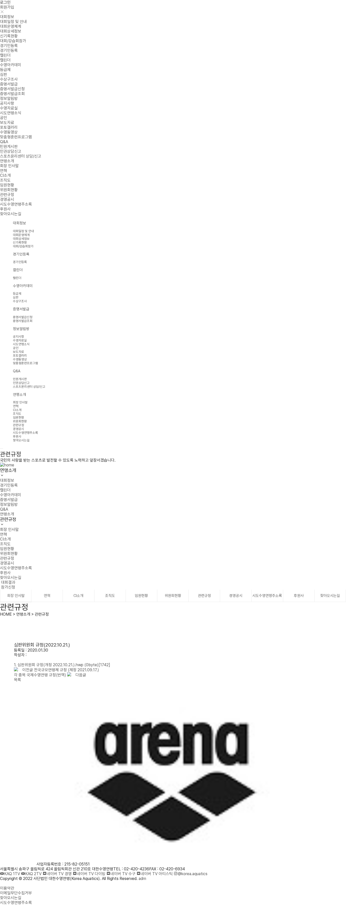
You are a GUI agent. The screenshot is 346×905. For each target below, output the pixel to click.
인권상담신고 (10, 151)
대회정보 (7, 16)
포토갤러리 (9, 127)
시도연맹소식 (10, 113)
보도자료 (7, 122)
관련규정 (7, 194)
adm (142, 878)
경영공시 (7, 199)
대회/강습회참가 (13, 40)
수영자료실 (9, 108)
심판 (3, 74)
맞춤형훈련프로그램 (16, 137)
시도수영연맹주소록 (16, 204)
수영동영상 (9, 132)
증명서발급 (9, 84)
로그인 (5, 2)
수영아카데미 (10, 64)
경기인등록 (9, 45)
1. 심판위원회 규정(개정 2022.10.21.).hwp (62, 664)
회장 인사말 (9, 165)
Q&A (4, 141)
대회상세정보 (10, 31)
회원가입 (7, 7)
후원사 (5, 209)
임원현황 (7, 185)
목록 (17, 679)
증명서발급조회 (12, 93)
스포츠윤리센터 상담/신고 (20, 156)
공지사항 (7, 103)
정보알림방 (9, 98)
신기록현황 (9, 36)
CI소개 (5, 175)
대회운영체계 (10, 26)
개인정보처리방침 (14, 883)
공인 (3, 117)
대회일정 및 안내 (13, 21)
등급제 (5, 69)
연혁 (3, 170)
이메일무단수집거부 (16, 893)
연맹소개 (7, 161)
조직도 (5, 180)
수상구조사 (9, 79)
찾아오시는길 (10, 213)
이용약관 (7, 888)
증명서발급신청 (12, 89)
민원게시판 (9, 146)
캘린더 (5, 55)
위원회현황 (9, 189)
